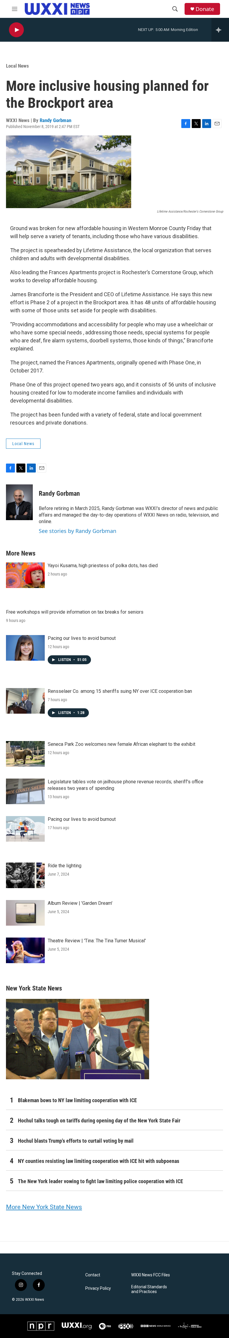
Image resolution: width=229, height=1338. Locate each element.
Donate (205, 9)
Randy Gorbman (55, 120)
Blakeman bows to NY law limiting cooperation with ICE (77, 1100)
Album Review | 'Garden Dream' (80, 903)
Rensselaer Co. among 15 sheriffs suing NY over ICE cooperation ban (120, 691)
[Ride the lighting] (25, 875)
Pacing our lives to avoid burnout (82, 638)
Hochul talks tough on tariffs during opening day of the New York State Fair (99, 1120)
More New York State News (44, 1207)
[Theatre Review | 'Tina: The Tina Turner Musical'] (25, 950)
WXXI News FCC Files (150, 1275)
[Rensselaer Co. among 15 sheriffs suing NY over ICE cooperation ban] (25, 701)
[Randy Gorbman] (19, 502)
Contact (92, 1275)
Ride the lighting (64, 865)
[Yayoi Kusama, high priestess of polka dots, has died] (25, 575)
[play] (16, 29)
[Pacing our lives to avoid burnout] (25, 648)
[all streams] (220, 30)
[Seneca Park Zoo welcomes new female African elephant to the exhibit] (25, 754)
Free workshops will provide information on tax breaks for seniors (74, 612)
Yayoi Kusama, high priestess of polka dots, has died (103, 565)
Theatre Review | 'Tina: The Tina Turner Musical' (97, 941)
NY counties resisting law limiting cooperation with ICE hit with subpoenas (98, 1161)
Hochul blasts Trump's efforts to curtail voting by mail (76, 1141)
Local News (17, 66)
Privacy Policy (98, 1288)
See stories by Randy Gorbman (77, 530)
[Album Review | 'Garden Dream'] (25, 913)
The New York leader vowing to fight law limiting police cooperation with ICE (100, 1181)
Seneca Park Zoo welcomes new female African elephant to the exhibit (121, 744)
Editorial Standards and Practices (149, 1289)
